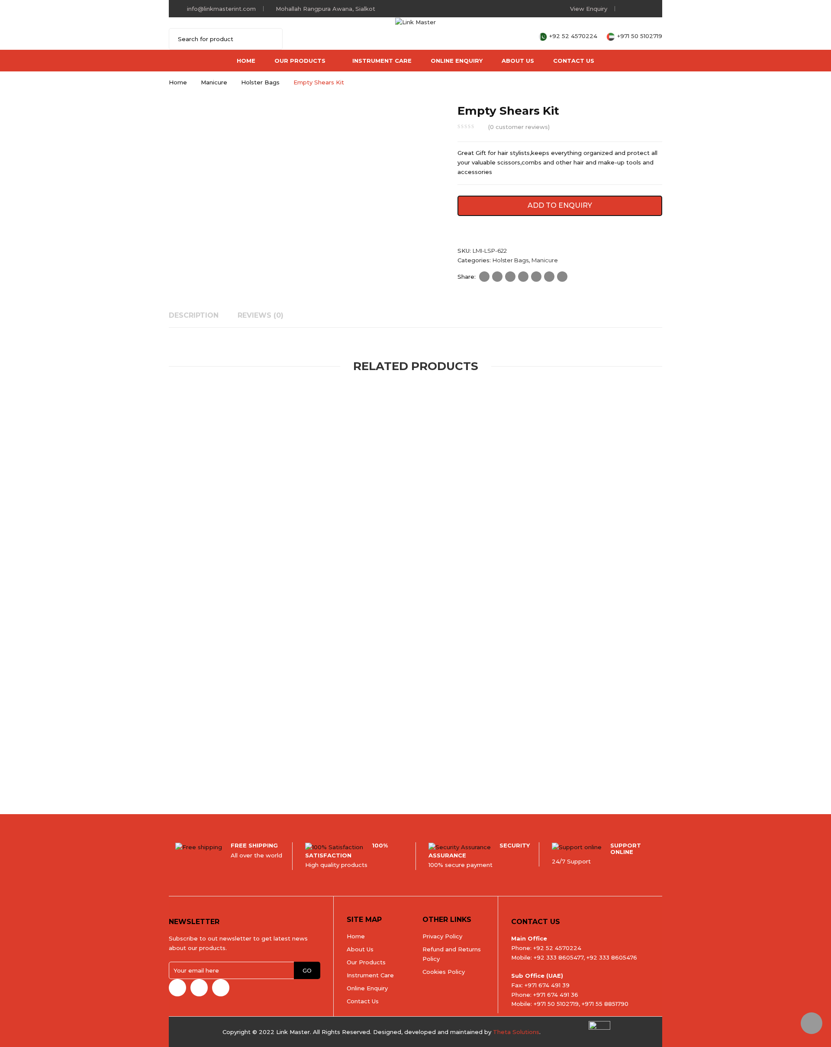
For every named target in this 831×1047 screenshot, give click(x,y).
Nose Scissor (354, 529)
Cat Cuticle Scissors (265, 755)
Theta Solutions (516, 1031)
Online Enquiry (457, 60)
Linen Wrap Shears (477, 539)
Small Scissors (391, 529)
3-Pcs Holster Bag (402, 755)
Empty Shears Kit (200, 539)
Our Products (299, 60)
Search (270, 39)
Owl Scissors (360, 539)
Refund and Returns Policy (451, 954)
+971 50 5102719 (639, 35)
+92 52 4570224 (574, 35)
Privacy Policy (442, 936)
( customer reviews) (519, 126)
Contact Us (573, 60)
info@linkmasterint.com (221, 8)
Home (246, 60)
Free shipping (254, 845)
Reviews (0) (260, 315)
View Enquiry (588, 8)
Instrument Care (382, 60)
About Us (518, 60)
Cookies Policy (443, 971)
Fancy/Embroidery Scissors (260, 745)
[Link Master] (415, 21)
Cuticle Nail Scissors (443, 529)
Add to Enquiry (560, 205)
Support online (625, 848)
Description (194, 315)
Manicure (214, 82)
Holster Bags (260, 82)
